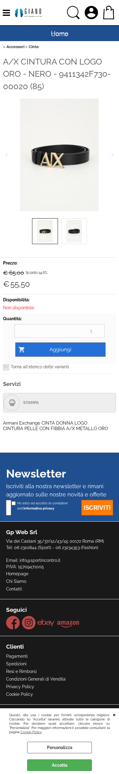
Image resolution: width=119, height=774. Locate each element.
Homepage (17, 573)
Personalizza (59, 747)
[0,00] (109, 12)
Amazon (68, 623)
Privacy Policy (20, 686)
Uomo (59, 34)
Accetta (59, 765)
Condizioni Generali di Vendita (36, 679)
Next (112, 154)
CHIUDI (114, 714)
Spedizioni (16, 663)
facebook (13, 623)
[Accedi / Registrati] (92, 12)
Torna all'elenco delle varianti (40, 366)
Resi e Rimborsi (21, 671)
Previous (7, 154)
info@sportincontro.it (40, 560)
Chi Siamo (16, 581)
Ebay (46, 623)
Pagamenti (17, 656)
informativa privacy (38, 508)
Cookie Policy (30, 732)
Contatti (14, 589)
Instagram (29, 623)
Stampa (31, 402)
